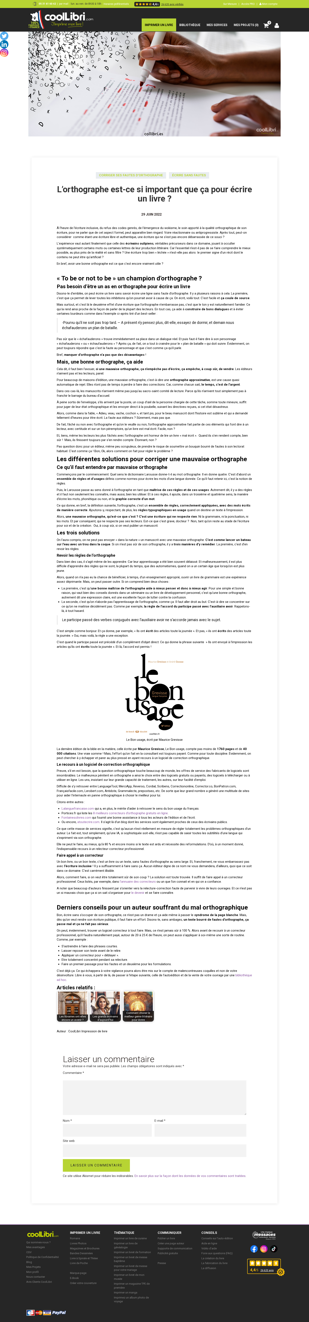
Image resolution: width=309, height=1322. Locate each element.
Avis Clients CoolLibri (39, 1281)
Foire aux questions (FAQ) (217, 1253)
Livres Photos (78, 1243)
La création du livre (212, 1258)
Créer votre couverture (83, 1283)
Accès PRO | (249, 3)
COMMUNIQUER (169, 1233)
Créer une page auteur (171, 1243)
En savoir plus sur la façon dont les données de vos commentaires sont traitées (190, 1176)
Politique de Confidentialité (42, 1257)
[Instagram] (4, 52)
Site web (69, 1141)
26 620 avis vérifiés (172, 4)
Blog (29, 1262)
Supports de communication (175, 1248)
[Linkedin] (4, 44)
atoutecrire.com (88, 822)
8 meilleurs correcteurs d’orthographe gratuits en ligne (130, 813)
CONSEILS (209, 1233)
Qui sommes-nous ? (38, 1242)
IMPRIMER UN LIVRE (85, 1233)
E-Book (74, 1278)
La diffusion (208, 1268)
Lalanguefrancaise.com (78, 808)
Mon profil (32, 1272)
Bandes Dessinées (81, 1253)
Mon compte (269, 3)
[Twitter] (4, 36)
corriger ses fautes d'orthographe (131, 175)
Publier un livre (166, 1238)
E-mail (159, 1121)
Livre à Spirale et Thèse (84, 1258)
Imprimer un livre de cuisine (130, 1238)
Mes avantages (35, 1247)
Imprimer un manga (125, 1292)
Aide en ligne (209, 1243)
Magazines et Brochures (84, 1248)
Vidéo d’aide (209, 1248)
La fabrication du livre (214, 1263)
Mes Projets (33, 1266)
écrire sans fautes (189, 175)
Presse (162, 1263)
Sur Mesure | (231, 3)
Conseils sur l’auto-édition (217, 1238)
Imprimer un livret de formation (132, 1252)
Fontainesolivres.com (76, 817)
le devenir (137, 893)
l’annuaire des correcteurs (138, 882)
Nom (67, 1121)
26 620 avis (267, 1270)
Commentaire (73, 1073)
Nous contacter (35, 1276)
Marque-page (78, 1273)
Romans (75, 1238)
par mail (63, 3)
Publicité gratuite (168, 1253)
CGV (29, 1252)
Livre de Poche (79, 1263)
